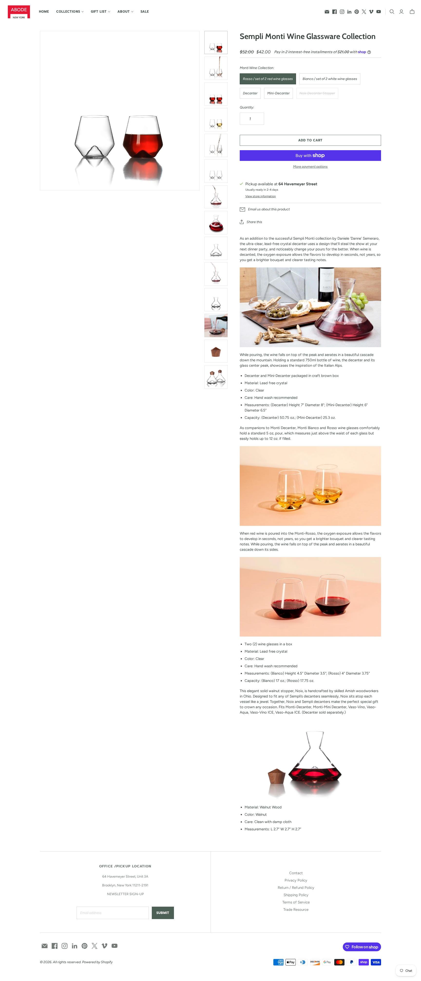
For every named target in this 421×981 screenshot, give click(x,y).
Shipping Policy (296, 895)
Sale (145, 11)
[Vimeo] (371, 12)
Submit (162, 913)
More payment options (310, 167)
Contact (296, 873)
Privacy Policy (296, 880)
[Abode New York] (18, 12)
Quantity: (247, 107)
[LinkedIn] (349, 12)
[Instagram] (342, 12)
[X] (364, 12)
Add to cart (310, 140)
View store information (260, 196)
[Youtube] (378, 12)
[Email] (327, 12)
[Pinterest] (356, 12)
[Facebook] (334, 12)
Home (44, 11)
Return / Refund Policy (296, 887)
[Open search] (392, 11)
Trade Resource (295, 909)
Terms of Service (296, 902)
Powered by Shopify (97, 962)
